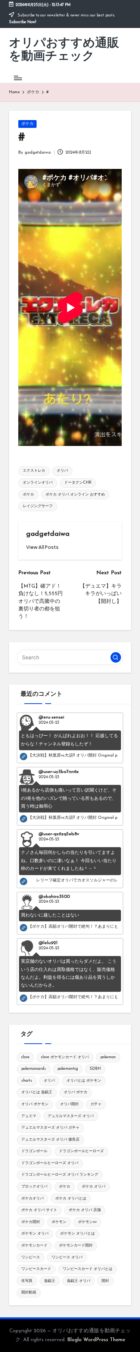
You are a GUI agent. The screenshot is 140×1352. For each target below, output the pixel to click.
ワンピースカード (36, 1269)
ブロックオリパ (34, 1187)
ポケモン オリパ (35, 1234)
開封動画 (28, 1292)
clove (25, 1057)
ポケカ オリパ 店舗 (85, 1210)
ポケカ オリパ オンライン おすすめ (75, 495)
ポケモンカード (34, 1245)
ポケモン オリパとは (77, 1234)
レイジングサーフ (38, 506)
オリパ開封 (69, 1104)
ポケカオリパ (32, 1199)
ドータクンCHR (77, 483)
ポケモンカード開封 (76, 1245)
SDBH (95, 1069)
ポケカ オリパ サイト (39, 1210)
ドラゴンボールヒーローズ (81, 1151)
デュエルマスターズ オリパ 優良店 (50, 1140)
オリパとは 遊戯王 (36, 1092)
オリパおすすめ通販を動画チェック (64, 50)
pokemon (108, 1057)
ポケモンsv (87, 1222)
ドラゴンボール (34, 1151)
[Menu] (17, 78)
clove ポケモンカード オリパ (65, 1057)
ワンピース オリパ (67, 1257)
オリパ (62, 471)
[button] (42, 547)
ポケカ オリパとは (70, 1199)
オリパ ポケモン (35, 1104)
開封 (105, 1281)
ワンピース (30, 1257)
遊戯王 (49, 1281)
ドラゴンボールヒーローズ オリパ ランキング (59, 1175)
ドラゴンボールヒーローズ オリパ (49, 1163)
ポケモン (59, 1222)
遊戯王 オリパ (78, 1281)
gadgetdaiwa (47, 534)
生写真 (26, 1281)
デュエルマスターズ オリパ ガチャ (50, 1128)
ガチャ (96, 1104)
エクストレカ (34, 471)
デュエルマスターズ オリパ (71, 1116)
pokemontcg (67, 1069)
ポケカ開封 (30, 1222)
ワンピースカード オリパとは (87, 1269)
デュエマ (28, 1116)
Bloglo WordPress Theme (96, 1339)
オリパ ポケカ (75, 1092)
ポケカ (27, 124)
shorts (26, 1081)
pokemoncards (33, 1069)
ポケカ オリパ (93, 1187)
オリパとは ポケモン (83, 1081)
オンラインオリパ (38, 483)
